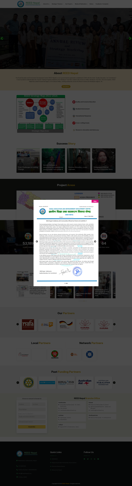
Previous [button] (37, 242)
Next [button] (95, 242)
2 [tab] (66, 283)
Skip (95, 201)
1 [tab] (65, 283)
